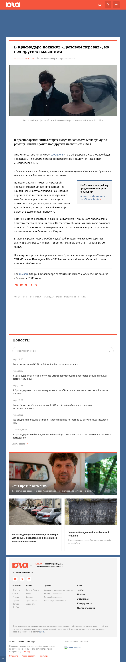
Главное (16, 585)
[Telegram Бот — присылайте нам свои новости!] (29, 579)
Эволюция (83, 598)
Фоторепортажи (86, 607)
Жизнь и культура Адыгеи (54, 600)
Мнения (15, 597)
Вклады (29, 593)
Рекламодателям (29, 656)
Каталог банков (32, 590)
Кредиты (29, 597)
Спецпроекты (84, 603)
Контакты (44, 656)
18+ (100, 4)
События (82, 297)
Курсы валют (31, 600)
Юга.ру (38, 563)
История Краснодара (52, 597)
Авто (80, 585)
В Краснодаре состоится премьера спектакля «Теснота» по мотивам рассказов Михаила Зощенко (60, 392)
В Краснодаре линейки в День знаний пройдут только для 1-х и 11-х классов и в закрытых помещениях (61, 436)
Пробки (15, 607)
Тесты (80, 589)
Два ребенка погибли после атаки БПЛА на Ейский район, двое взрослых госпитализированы (52, 406)
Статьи (15, 593)
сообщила (57, 154)
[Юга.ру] (13, 4)
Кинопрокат (35, 297)
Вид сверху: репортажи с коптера (58, 590)
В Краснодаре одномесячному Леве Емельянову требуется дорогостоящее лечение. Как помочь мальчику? (59, 377)
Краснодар (49, 297)
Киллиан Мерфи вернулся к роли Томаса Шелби (93, 198)
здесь (41, 631)
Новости (21, 340)
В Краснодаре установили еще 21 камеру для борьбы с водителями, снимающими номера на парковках (35, 537)
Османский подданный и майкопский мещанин (88, 534)
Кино (25, 297)
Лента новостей (19, 444)
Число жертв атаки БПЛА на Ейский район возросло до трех (45, 364)
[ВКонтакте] (15, 579)
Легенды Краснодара (52, 593)
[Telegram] (22, 579)
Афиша (17, 297)
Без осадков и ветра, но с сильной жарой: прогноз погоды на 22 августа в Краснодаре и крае (60, 421)
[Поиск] (107, 4)
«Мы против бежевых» (29, 486)
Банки (29, 585)
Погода (15, 604)
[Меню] (116, 4)
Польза (81, 594)
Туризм (47, 585)
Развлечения (70, 297)
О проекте (13, 656)
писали (23, 274)
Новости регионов (26, 350)
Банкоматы (30, 604)
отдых (59, 297)
